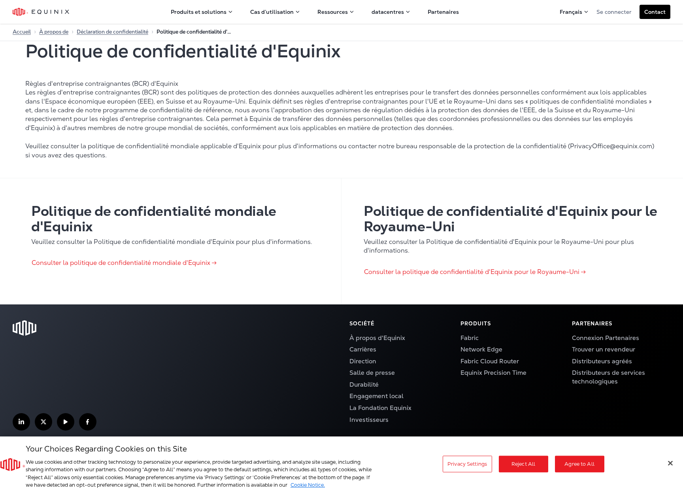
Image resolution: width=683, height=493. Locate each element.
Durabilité (364, 385)
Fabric (469, 338)
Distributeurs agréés (602, 361)
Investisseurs (369, 420)
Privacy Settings (467, 464)
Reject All (523, 464)
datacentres (388, 11)
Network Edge (481, 349)
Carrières (362, 349)
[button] (655, 12)
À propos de (53, 31)
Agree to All (579, 464)
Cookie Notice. (308, 485)
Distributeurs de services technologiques (608, 377)
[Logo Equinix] (41, 12)
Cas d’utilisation (272, 11)
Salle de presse (372, 373)
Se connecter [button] (614, 11)
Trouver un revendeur (603, 349)
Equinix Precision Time (493, 373)
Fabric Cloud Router (489, 361)
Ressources (332, 11)
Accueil (22, 31)
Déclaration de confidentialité (112, 31)
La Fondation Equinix (380, 408)
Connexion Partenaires (605, 338)
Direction (362, 361)
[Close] (670, 463)
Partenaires (443, 11)
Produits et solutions (198, 11)
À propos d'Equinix (377, 338)
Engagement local (376, 396)
